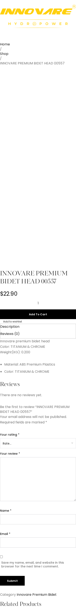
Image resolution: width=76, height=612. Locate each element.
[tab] (38, 326)
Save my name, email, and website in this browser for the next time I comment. (32, 564)
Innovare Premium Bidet (37, 594)
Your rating (9, 434)
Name (5, 511)
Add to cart (38, 314)
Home (5, 44)
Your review (10, 454)
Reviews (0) (10, 333)
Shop (4, 53)
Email (5, 534)
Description (9, 326)
